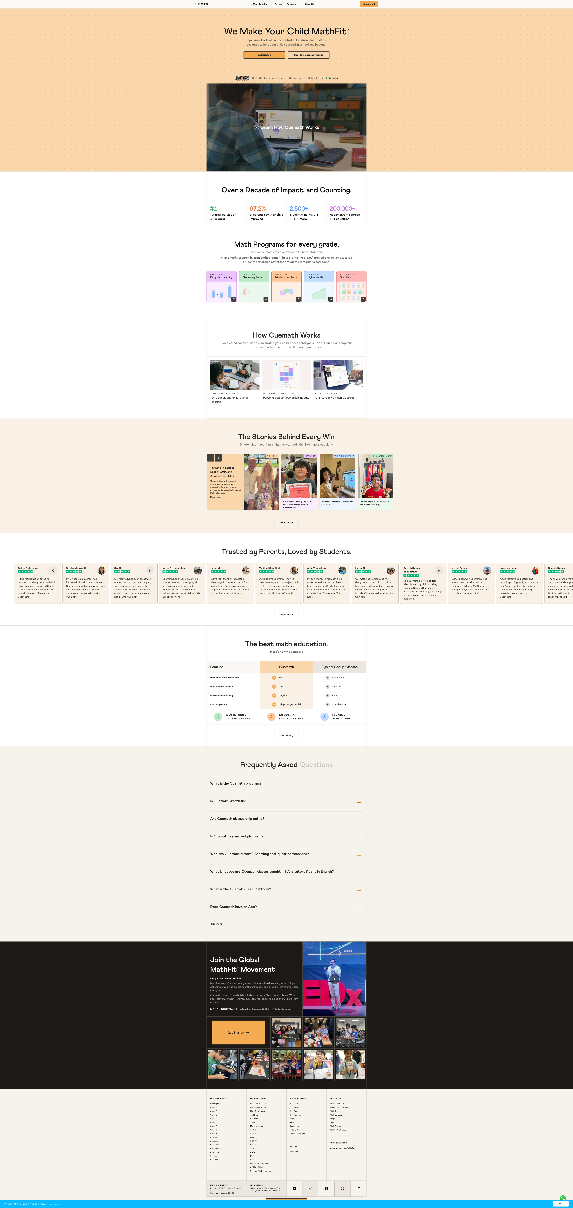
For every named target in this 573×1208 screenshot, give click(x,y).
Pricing (278, 4)
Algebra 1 (214, 1137)
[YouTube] (294, 1189)
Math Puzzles (335, 1126)
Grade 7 (213, 1130)
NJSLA (253, 1145)
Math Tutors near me (259, 1163)
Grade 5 (213, 1122)
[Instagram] (310, 1189)
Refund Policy (296, 1130)
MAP (252, 1137)
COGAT (253, 1141)
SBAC (252, 1148)
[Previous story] (210, 458)
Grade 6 (213, 1126)
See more (216, 923)
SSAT (252, 1122)
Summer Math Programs (260, 1171)
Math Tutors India (257, 1111)
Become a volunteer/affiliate (342, 1148)
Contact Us (294, 1126)
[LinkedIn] (358, 1189)
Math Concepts (336, 1115)
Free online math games (340, 1107)
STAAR (253, 1133)
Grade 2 (213, 1111)
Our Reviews (295, 1115)
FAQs (292, 1118)
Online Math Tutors (258, 1107)
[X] (342, 1189)
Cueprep (213, 1156)
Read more (215, 497)
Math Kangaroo (256, 1126)
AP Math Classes (257, 1167)
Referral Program (297, 1133)
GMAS (253, 1160)
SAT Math (254, 1118)
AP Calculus (215, 1152)
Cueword (214, 1160)
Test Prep (254, 1115)
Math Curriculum (337, 1104)
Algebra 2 (214, 1141)
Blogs (332, 1118)
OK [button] (560, 1204)
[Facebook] (326, 1189)
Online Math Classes (258, 1104)
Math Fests (294, 1151)
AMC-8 (253, 1130)
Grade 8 (213, 1133)
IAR (251, 1156)
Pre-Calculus (215, 1148)
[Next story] (218, 458)
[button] (286, 127)
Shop (332, 1122)
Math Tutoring (260, 4)
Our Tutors (294, 1111)
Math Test (334, 1111)
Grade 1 (213, 1107)
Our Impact (294, 1107)
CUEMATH (202, 4)
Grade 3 (213, 1115)
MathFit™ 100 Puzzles (339, 1130)
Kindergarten (215, 1104)
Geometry (214, 1145)
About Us (294, 1104)
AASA (252, 1152)
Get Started (369, 4)
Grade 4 (213, 1118)
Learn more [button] (52, 1204)
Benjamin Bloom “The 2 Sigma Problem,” (284, 257)
